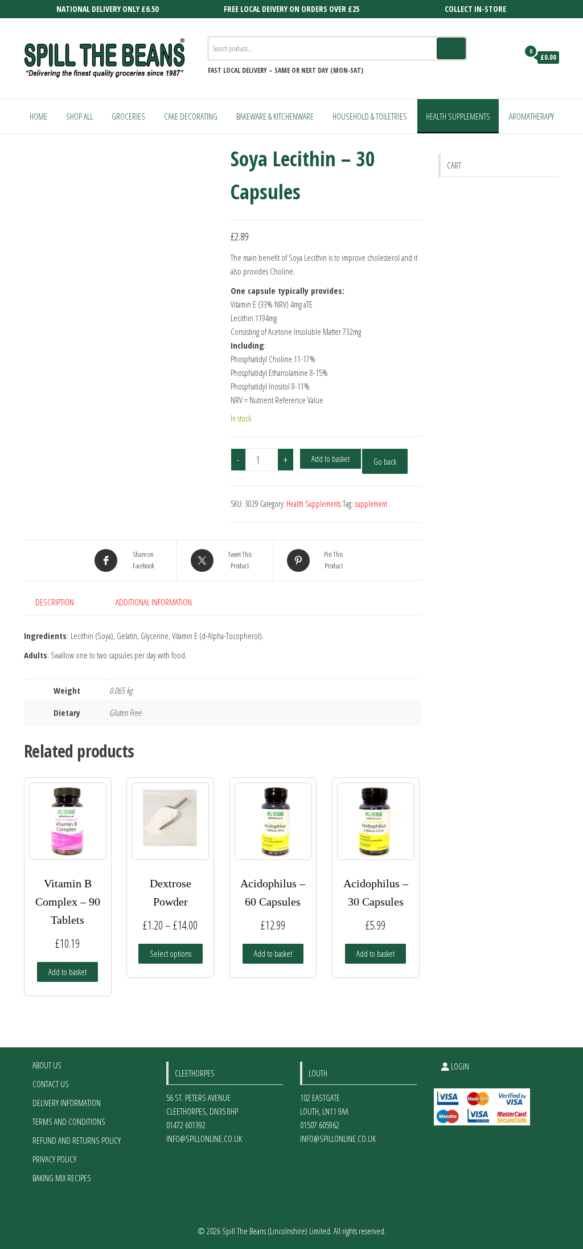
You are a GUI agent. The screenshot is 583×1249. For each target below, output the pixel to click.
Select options (170, 953)
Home (38, 116)
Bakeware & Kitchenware (275, 116)
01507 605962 (319, 1125)
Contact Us (50, 1084)
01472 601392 (186, 1125)
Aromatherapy (531, 116)
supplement (371, 503)
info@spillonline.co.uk (204, 1138)
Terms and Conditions (68, 1121)
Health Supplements (458, 116)
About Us (46, 1065)
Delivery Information (66, 1102)
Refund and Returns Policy (76, 1140)
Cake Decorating (190, 116)
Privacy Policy (54, 1159)
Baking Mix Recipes (61, 1178)
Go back (384, 461)
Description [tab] (54, 602)
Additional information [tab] (154, 602)
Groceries (128, 116)
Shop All (79, 116)
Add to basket (330, 458)
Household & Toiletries (369, 116)
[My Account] (507, 57)
